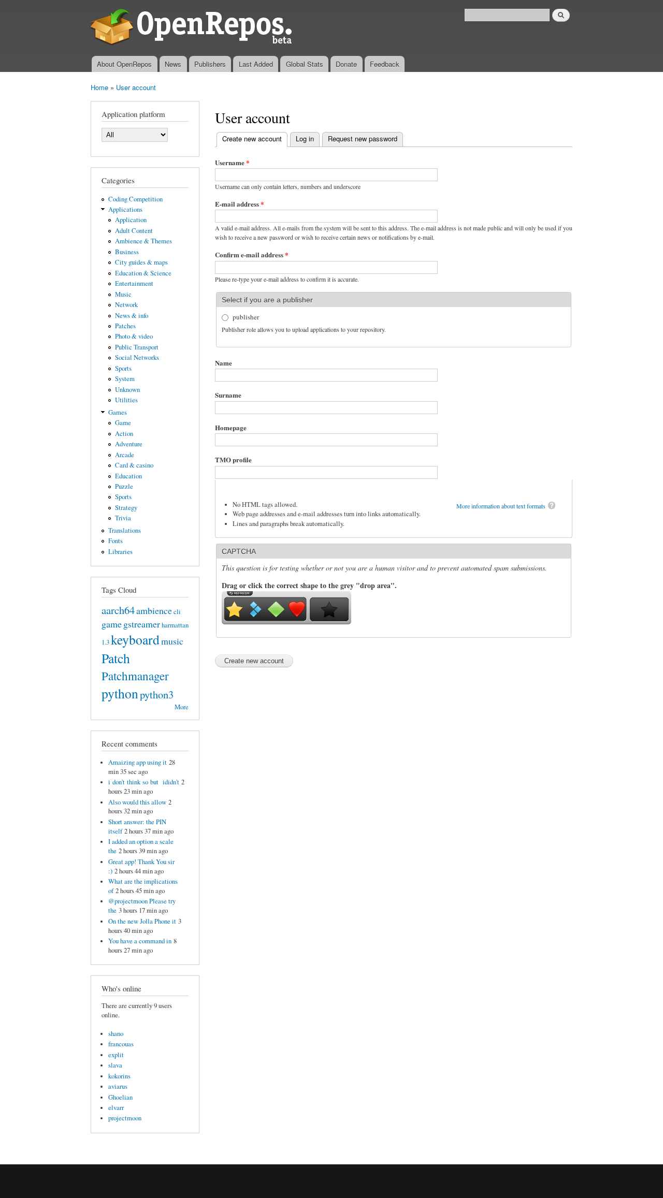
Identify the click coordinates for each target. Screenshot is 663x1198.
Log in (305, 138)
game (112, 624)
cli (177, 611)
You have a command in (139, 941)
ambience (154, 610)
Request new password (362, 138)
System (125, 378)
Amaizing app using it (137, 762)
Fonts (115, 540)
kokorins (119, 1076)
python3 (157, 694)
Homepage (231, 427)
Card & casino (134, 465)
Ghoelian (120, 1097)
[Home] (193, 28)
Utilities (126, 400)
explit (116, 1054)
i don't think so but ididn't (143, 782)
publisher (246, 317)
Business (127, 251)
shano (115, 1033)
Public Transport (136, 347)
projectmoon (124, 1118)
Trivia (123, 518)
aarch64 (118, 610)
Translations (124, 530)
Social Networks (137, 357)
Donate (346, 64)
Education (128, 476)
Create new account (254, 138)
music (172, 641)
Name (223, 363)
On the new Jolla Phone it (142, 921)
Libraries (120, 551)
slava (115, 1065)
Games (117, 412)
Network (126, 304)
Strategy (126, 507)
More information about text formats (500, 506)
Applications (125, 209)
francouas (121, 1044)
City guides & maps (141, 262)
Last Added (256, 64)
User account (136, 87)
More (182, 707)
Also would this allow (137, 802)
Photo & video (134, 336)
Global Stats (304, 64)
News (173, 64)
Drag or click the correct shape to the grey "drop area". (309, 585)
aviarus (117, 1086)
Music (123, 294)
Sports (123, 368)
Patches (125, 326)
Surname (228, 395)
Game (123, 422)
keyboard (135, 639)
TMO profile (233, 459)
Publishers (210, 64)
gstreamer (141, 624)
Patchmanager (135, 675)
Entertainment (134, 283)
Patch (116, 658)
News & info (131, 315)
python (120, 693)
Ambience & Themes (143, 241)
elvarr (116, 1107)
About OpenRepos (124, 64)
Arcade (124, 454)
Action (124, 433)
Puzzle (124, 486)
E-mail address (239, 204)
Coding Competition (135, 199)
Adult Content (134, 230)
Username (232, 162)
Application (131, 219)
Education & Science (143, 273)
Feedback (384, 64)
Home (99, 87)
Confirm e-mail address (252, 254)
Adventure (128, 444)
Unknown (127, 389)
